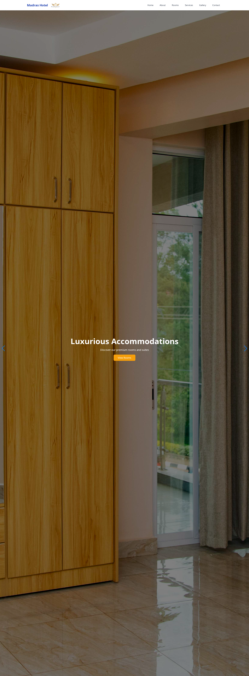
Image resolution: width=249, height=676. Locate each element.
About (163, 5)
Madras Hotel (37, 5)
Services (189, 5)
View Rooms (124, 357)
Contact (216, 5)
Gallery (202, 5)
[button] (245, 348)
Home (150, 5)
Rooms (175, 5)
